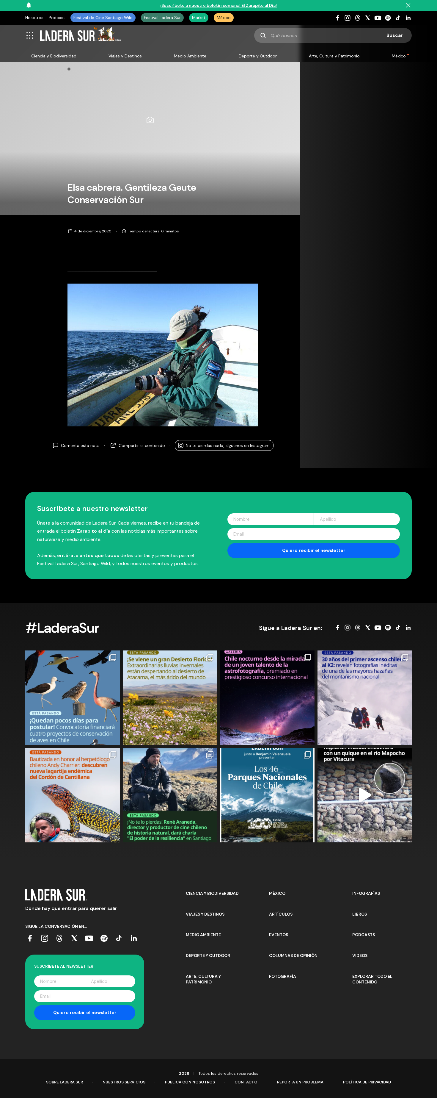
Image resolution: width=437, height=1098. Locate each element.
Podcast (57, 17)
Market (198, 17)
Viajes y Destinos (125, 56)
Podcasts (363, 934)
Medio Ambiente (190, 56)
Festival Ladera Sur (162, 17)
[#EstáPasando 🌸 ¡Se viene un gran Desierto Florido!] (170, 697)
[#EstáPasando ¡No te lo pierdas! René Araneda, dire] (170, 795)
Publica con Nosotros (190, 1082)
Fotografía (282, 976)
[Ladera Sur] (80, 35)
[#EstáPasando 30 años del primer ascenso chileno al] (364, 697)
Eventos (278, 934)
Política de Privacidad (367, 1082)
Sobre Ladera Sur (64, 1082)
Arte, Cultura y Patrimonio (334, 56)
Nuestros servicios (124, 1082)
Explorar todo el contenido (372, 979)
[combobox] (333, 35)
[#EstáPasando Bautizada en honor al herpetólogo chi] (72, 795)
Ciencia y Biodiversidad (53, 56)
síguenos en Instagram (228, 445)
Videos (359, 955)
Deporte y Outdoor (258, 56)
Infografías (366, 893)
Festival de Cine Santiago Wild (103, 17)
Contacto (246, 1082)
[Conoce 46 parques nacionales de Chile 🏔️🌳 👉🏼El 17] (267, 795)
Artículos (281, 914)
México (224, 17)
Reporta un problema (300, 1082)
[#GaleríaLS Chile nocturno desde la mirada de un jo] (267, 697)
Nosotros (34, 17)
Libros (359, 914)
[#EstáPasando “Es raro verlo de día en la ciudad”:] (364, 795)
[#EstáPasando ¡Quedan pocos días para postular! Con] (72, 697)
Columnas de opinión (293, 955)
